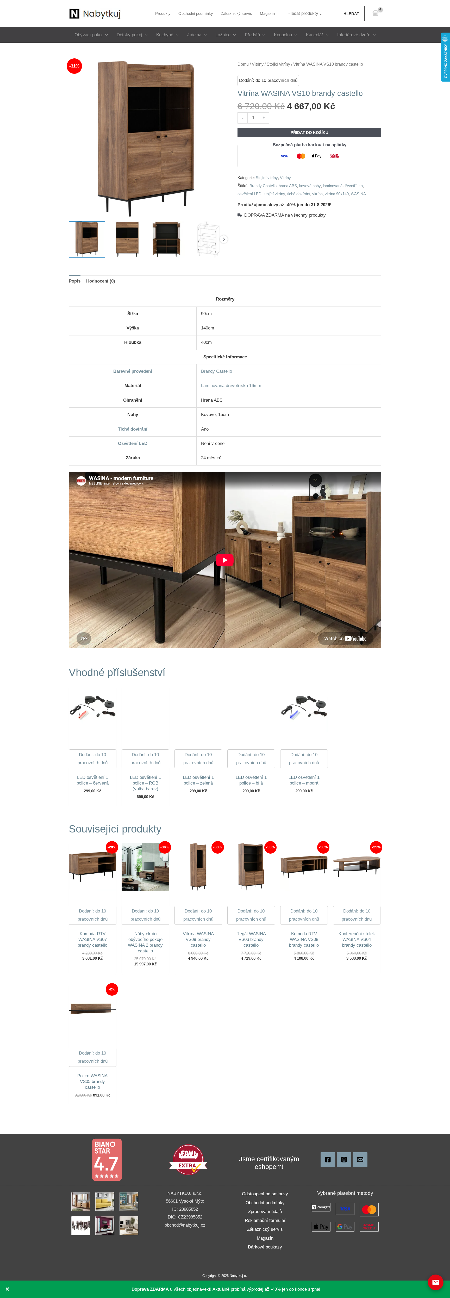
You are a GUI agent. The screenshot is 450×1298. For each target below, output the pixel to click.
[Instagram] (344, 1159)
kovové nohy (310, 185)
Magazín (265, 1238)
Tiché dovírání (132, 429)
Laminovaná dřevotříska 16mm (231, 385)
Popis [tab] (74, 281)
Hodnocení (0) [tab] (100, 281)
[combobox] (311, 13)
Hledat (351, 13)
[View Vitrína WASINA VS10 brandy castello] (87, 239)
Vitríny (258, 64)
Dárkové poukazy (265, 1247)
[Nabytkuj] (328, 1159)
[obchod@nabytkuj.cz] (360, 1159)
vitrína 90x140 (337, 194)
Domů (243, 64)
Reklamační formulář (265, 1220)
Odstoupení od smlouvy (265, 1193)
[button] (105, 34)
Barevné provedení (132, 371)
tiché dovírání (298, 194)
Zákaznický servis (265, 1229)
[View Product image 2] (127, 239)
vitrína (317, 194)
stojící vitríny (274, 194)
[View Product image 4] (207, 239)
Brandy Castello (263, 185)
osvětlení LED (249, 194)
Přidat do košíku (309, 132)
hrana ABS (288, 185)
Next (224, 239)
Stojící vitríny (278, 64)
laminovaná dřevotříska (343, 185)
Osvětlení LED (132, 443)
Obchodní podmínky (265, 1202)
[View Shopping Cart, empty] (375, 13)
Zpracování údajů (265, 1211)
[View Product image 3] (167, 239)
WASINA (358, 194)
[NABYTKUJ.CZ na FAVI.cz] (188, 1159)
